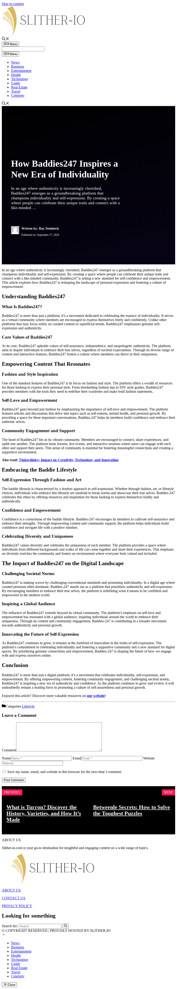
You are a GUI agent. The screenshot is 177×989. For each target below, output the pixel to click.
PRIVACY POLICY (17, 906)
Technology (19, 79)
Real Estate (19, 87)
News (15, 62)
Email (77, 758)
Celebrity (17, 95)
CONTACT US (13, 898)
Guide (15, 83)
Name (6, 758)
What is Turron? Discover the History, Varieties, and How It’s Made (43, 813)
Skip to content (13, 4)
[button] (4, 935)
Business (17, 66)
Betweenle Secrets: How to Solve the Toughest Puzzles (131, 810)
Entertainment (21, 71)
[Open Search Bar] (5, 39)
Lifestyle (28, 706)
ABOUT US (11, 890)
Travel (15, 91)
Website (149, 758)
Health (16, 75)
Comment (9, 750)
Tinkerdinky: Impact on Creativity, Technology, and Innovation (68, 460)
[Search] (65, 926)
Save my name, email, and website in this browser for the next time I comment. (64, 772)
